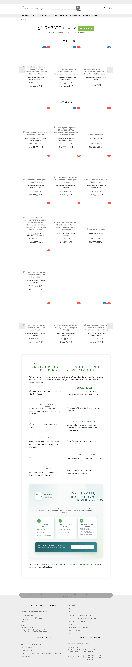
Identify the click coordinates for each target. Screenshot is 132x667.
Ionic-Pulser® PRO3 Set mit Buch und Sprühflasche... (35, 139)
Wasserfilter (47, 564)
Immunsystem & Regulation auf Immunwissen (83, 564)
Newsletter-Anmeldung (76, 612)
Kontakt (32, 595)
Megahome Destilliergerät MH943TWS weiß (36, 186)
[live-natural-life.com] (33, 9)
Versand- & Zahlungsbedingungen (47, 595)
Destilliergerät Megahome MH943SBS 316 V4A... (36, 78)
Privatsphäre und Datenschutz (102, 595)
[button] (110, 8)
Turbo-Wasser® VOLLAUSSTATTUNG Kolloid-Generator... (35, 234)
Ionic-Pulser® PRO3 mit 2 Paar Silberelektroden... (96, 186)
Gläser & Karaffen (90, 15)
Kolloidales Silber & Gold (85, 454)
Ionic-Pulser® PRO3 (96, 138)
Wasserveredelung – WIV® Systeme (66, 15)
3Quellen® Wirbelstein (96, 233)
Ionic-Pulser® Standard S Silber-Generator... (66, 234)
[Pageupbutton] (127, 664)
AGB (89, 595)
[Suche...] (78, 8)
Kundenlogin (107, 2)
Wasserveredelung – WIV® (84, 421)
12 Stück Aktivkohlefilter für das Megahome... (66, 186)
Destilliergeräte (43, 15)
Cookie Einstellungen (76, 634)
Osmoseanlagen (27, 15)
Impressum (24, 595)
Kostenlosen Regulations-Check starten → (82, 547)
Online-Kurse (47, 468)
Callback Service (67, 596)
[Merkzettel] (105, 8)
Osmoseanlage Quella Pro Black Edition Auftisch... (66, 78)
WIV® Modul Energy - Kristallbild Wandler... (35, 281)
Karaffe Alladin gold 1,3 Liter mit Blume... (96, 78)
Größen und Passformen (77, 621)
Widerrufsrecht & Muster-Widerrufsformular (72, 595)
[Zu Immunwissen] (39, 496)
